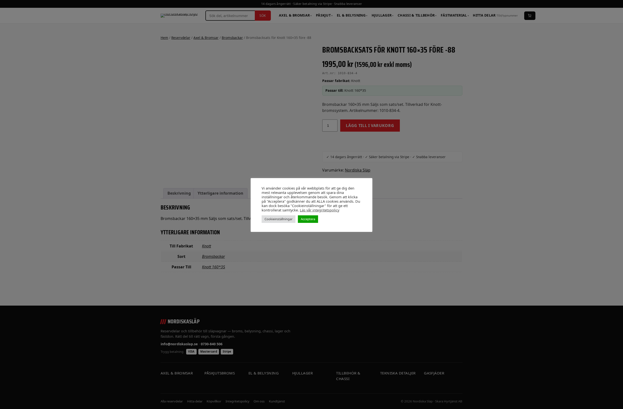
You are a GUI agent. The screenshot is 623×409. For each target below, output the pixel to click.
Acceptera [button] (308, 219)
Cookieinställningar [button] (279, 219)
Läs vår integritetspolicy (319, 210)
